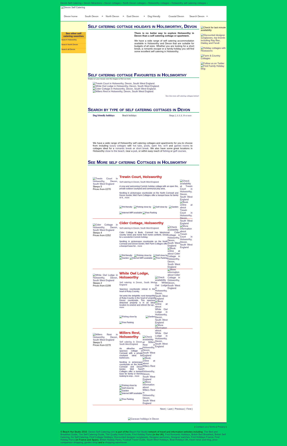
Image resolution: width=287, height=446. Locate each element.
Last (170, 408)
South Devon (91, 16)
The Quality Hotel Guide (118, 434)
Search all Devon (68, 49)
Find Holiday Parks (142, 434)
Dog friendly (154, 16)
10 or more (187, 115)
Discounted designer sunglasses (131, 437)
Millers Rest (129, 333)
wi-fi (165, 145)
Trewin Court (130, 177)
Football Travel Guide (134, 439)
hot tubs (137, 145)
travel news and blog (200, 439)
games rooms (181, 145)
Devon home (70, 16)
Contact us (201, 426)
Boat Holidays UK (179, 439)
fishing (166, 151)
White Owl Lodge (133, 273)
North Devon (112, 16)
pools (147, 145)
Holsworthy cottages (158, 3)
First (189, 408)
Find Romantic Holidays (177, 434)
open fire (156, 145)
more (127, 197)
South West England (149, 182)
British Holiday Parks (110, 439)
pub (135, 151)
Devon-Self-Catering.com (101, 431)
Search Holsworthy (69, 40)
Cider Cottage (131, 223)
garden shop (91, 442)
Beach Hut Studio (138, 431)
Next (162, 408)
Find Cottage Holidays (101, 437)
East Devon (133, 16)
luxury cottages (118, 145)
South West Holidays (157, 439)
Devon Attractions (93, 3)
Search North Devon (69, 44)
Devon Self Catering (71, 3)
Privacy (221, 426)
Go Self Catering (79, 437)
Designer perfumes (159, 437)
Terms (212, 426)
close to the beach (114, 151)
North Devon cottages (134, 3)
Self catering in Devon (129, 182)
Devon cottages (112, 3)
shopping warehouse (116, 442)
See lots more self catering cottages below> (182, 96)
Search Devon (197, 16)
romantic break (123, 148)
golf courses (179, 151)
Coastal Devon (176, 16)
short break (142, 148)
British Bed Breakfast (202, 434)
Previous (179, 408)
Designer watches (180, 437)
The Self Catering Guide (91, 434)
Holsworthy (152, 177)
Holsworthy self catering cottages (188, 3)
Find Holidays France (202, 437)
